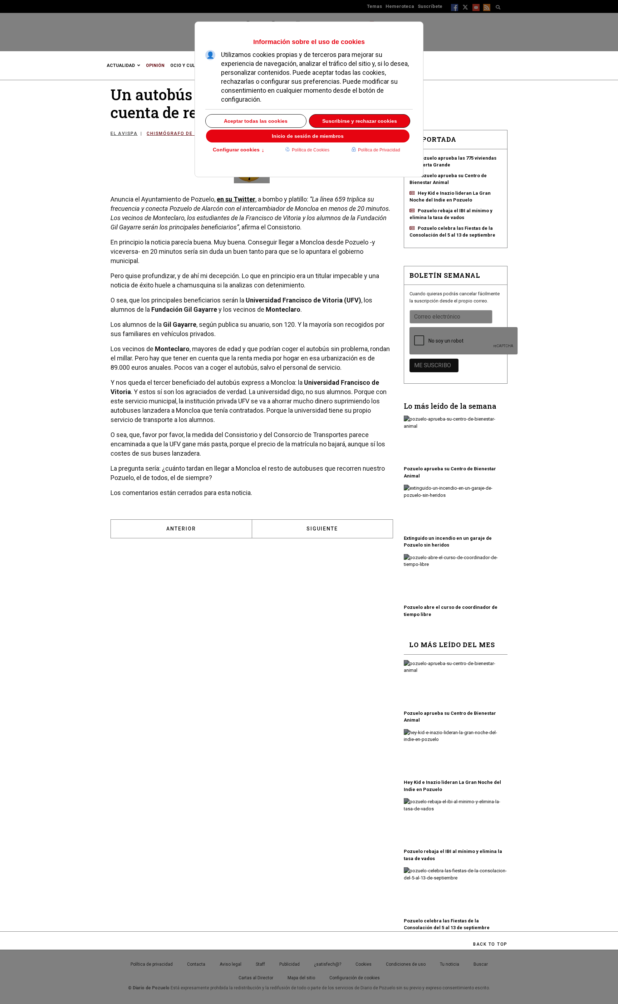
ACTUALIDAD (121, 65)
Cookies (363, 964)
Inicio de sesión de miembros (308, 136)
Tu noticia (449, 964)
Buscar (481, 964)
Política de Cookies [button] (310, 149)
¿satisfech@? (327, 964)
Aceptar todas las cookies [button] (256, 121)
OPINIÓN (155, 65)
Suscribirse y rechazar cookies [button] (359, 121)
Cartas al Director (256, 977)
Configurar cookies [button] (238, 150)
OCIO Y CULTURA (188, 65)
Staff (260, 964)
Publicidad (289, 964)
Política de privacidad (152, 964)
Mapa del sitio (301, 977)
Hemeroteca (400, 6)
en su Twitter (236, 199)
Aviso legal (230, 964)
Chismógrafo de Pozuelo (183, 133)
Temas (374, 6)
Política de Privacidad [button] (379, 149)
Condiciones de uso (406, 964)
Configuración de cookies (354, 977)
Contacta (196, 964)
